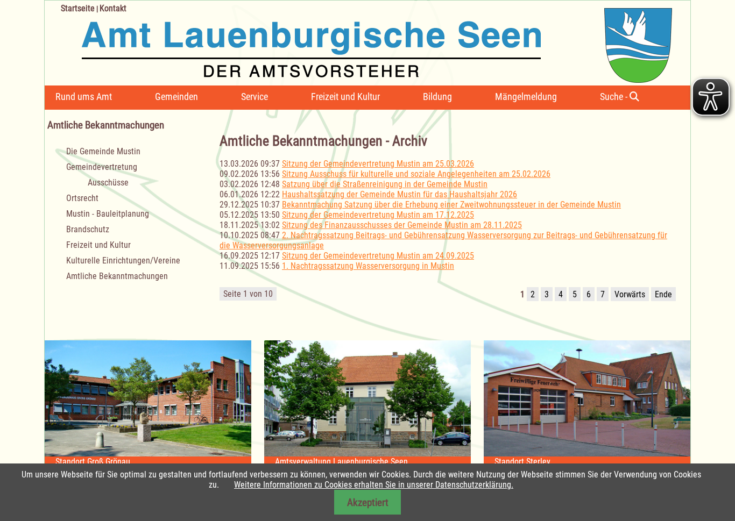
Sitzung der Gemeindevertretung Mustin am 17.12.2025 (378, 215)
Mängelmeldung (526, 96)
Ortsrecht (82, 198)
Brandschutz (87, 229)
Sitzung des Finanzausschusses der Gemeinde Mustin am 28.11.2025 (402, 225)
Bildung (437, 96)
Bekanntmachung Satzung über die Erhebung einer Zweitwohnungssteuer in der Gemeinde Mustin (451, 204)
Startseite (78, 8)
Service (254, 96)
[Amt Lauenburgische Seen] (358, 42)
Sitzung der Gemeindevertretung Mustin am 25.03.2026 (378, 164)
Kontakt (113, 8)
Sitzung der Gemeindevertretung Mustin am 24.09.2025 (378, 256)
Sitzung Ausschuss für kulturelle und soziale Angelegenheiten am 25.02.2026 (416, 174)
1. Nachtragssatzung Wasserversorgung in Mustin (368, 266)
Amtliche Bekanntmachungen (117, 276)
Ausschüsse (108, 182)
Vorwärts (629, 294)
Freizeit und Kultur (345, 96)
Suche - (615, 96)
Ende (663, 294)
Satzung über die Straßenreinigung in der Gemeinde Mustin (384, 184)
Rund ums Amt (83, 96)
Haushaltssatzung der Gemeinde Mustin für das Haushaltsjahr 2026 (399, 194)
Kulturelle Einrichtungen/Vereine (123, 260)
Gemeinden (176, 96)
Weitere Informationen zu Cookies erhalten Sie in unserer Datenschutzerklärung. (373, 485)
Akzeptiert (367, 502)
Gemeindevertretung (101, 167)
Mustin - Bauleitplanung (107, 214)
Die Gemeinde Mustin (103, 151)
